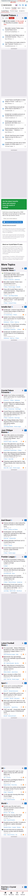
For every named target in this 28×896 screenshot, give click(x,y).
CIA (9, 812)
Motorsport (16, 698)
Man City (17, 663)
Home (5, 894)
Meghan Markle (7, 784)
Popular (12, 18)
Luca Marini (6, 698)
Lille (4, 663)
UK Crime (8, 777)
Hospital (14, 827)
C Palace (5, 279)
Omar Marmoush (7, 573)
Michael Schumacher (13, 691)
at (13, 1)
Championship (12, 538)
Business (7, 8)
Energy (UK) (10, 792)
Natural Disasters (11, 799)
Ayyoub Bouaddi (10, 663)
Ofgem (5, 792)
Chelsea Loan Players (13, 529)
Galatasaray (17, 279)
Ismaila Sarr (22, 11)
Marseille (18, 286)
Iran (16, 834)
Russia (12, 812)
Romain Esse (11, 409)
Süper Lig (17, 322)
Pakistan (19, 827)
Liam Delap (6, 590)
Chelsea (5, 529)
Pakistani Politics (7, 827)
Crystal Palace (5, 11)
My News (11, 894)
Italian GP (6, 691)
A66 (4, 777)
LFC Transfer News (8, 314)
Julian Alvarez (15, 672)
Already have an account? (9, 225)
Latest (6, 18)
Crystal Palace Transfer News (10, 329)
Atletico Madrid (7, 672)
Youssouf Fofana (12, 303)
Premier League (14, 11)
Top (3, 18)
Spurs (10, 467)
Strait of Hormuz (11, 834)
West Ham (6, 538)
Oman (5, 834)
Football (14, 8)
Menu (17, 894)
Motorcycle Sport (12, 715)
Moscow (6, 812)
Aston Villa (14, 441)
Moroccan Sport (7, 707)
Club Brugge (18, 409)
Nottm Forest (13, 590)
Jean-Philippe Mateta (13, 295)
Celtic (17, 654)
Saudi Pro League (8, 441)
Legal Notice (10, 232)
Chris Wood (19, 590)
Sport (19, 8)
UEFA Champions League (9, 654)
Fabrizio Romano (12, 582)
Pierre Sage (17, 417)
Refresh (23, 894)
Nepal (5, 799)
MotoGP (11, 698)
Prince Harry (14, 784)
